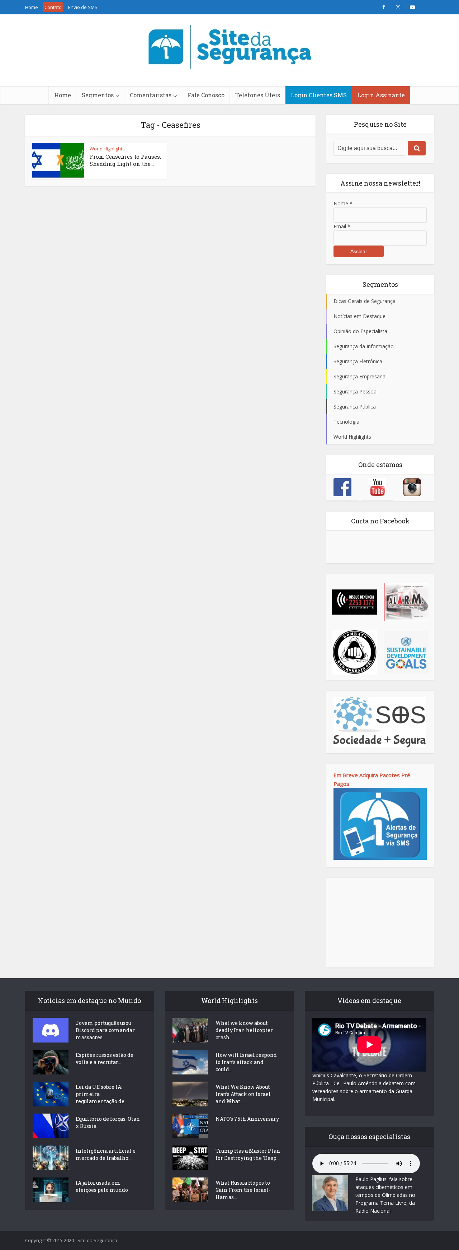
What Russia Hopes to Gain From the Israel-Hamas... (243, 1189)
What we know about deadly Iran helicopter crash (244, 1030)
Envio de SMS (83, 7)
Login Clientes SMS (319, 95)
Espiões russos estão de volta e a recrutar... (104, 1058)
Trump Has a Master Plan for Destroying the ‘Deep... (248, 1154)
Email (341, 226)
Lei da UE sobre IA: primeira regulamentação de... (102, 1094)
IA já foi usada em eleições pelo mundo (102, 1186)
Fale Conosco (206, 95)
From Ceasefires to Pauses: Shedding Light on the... (125, 160)
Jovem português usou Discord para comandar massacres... (105, 1030)
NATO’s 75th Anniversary (247, 1118)
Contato (53, 7)
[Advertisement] (380, 922)
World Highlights (107, 148)
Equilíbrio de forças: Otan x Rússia (108, 1122)
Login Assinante (381, 95)
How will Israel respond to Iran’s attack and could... (246, 1062)
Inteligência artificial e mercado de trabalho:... (106, 1154)
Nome (342, 203)
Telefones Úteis (257, 95)
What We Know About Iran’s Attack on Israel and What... (243, 1094)
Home (31, 7)
